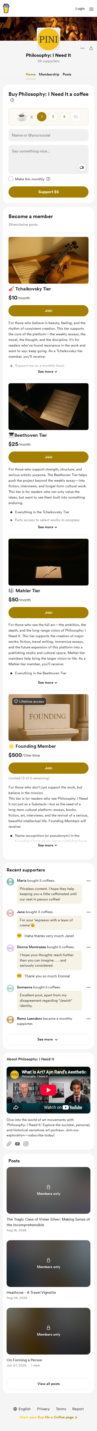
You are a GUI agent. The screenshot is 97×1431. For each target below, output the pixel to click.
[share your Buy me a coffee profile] (91, 48)
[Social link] (9, 1144)
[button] (91, 9)
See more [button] (45, 371)
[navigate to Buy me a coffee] (6, 8)
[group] (48, 308)
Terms (61, 1409)
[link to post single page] (48, 1200)
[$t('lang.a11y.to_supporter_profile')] (19, 935)
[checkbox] (26, 179)
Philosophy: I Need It (48, 55)
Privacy (43, 1409)
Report (78, 1409)
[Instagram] (26, 1144)
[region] (48, 144)
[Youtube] (17, 1144)
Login (80, 8)
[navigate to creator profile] (48, 39)
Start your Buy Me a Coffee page (47, 1417)
